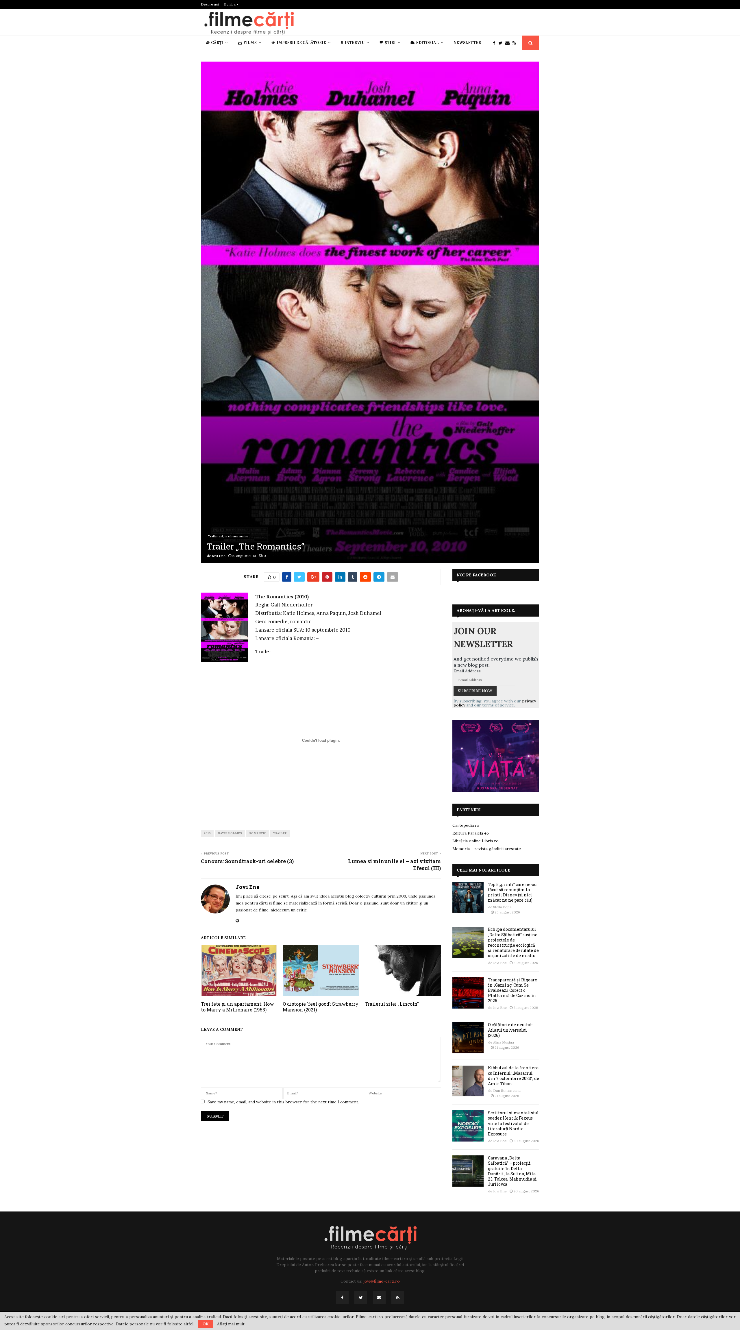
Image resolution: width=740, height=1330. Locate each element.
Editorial (427, 42)
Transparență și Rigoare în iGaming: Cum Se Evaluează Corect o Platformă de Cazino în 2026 (512, 990)
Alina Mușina (503, 1042)
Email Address (467, 671)
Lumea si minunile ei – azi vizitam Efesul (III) (394, 865)
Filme (250, 42)
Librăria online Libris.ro (475, 840)
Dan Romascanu (507, 1090)
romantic (257, 833)
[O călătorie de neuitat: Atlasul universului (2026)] (468, 1037)
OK (206, 1324)
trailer (280, 833)
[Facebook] (495, 43)
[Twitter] (501, 43)
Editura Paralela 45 (470, 833)
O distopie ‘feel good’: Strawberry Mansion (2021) (320, 1007)
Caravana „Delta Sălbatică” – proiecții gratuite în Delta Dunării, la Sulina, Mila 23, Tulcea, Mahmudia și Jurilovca (512, 1171)
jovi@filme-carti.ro (381, 1281)
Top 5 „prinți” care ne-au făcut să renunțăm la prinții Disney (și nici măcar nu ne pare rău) (512, 892)
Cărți (217, 42)
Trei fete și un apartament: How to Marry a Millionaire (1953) (237, 1007)
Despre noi (210, 4)
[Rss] (516, 43)
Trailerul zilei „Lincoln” (392, 1004)
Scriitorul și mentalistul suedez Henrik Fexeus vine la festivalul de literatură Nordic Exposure (513, 1123)
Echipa (230, 4)
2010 (207, 833)
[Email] (509, 43)
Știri (390, 42)
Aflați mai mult (231, 1324)
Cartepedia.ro (465, 825)
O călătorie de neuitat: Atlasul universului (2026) (510, 1030)
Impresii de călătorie (301, 42)
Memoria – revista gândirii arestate (486, 848)
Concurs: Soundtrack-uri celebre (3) (247, 861)
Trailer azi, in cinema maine (228, 536)
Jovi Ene (218, 556)
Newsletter (467, 42)
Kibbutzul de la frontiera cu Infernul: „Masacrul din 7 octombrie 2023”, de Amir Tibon (513, 1075)
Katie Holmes (230, 833)
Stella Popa (502, 907)
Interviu (355, 42)
